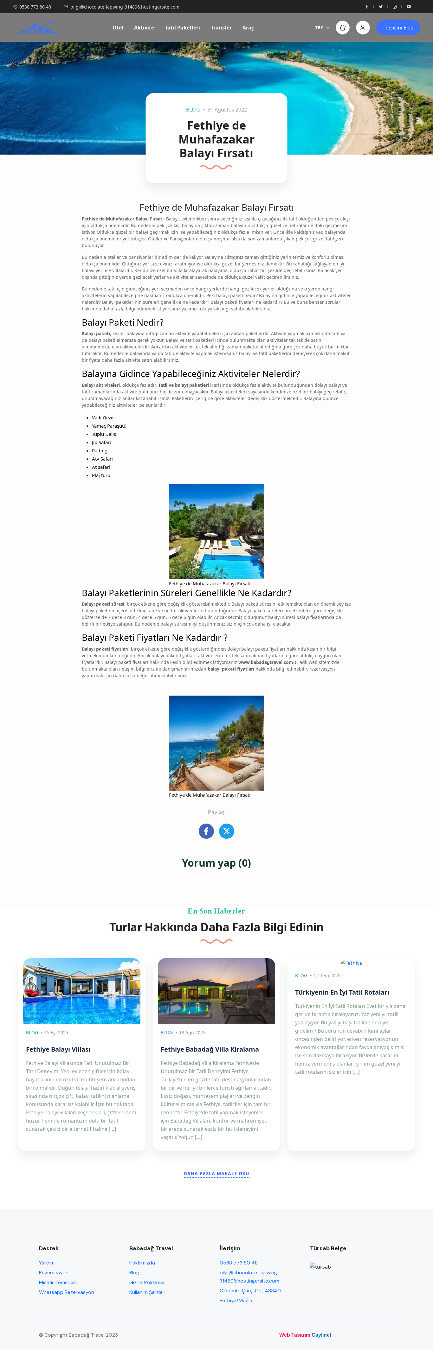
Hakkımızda (142, 1262)
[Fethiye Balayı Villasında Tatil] (81, 991)
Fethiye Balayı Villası (58, 1049)
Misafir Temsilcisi (58, 1282)
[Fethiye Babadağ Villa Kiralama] (216, 991)
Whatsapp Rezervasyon (66, 1292)
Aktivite (144, 27)
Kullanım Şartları (147, 1292)
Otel (118, 27)
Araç (248, 27)
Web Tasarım (294, 1335)
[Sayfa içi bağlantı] (367, 7)
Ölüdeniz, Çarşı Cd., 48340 (250, 1290)
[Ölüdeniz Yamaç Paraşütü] (39, 28)
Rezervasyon (53, 1272)
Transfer (221, 27)
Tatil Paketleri (182, 27)
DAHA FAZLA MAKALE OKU (216, 1173)
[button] (343, 28)
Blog (193, 109)
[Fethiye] (351, 962)
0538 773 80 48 (35, 7)
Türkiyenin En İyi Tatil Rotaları (342, 992)
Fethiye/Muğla (236, 1300)
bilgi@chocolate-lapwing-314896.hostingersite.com (124, 7)
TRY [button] (319, 27)
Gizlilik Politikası (146, 1282)
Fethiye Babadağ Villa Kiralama (210, 1049)
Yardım (47, 1262)
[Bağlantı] (206, 831)
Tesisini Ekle (399, 27)
